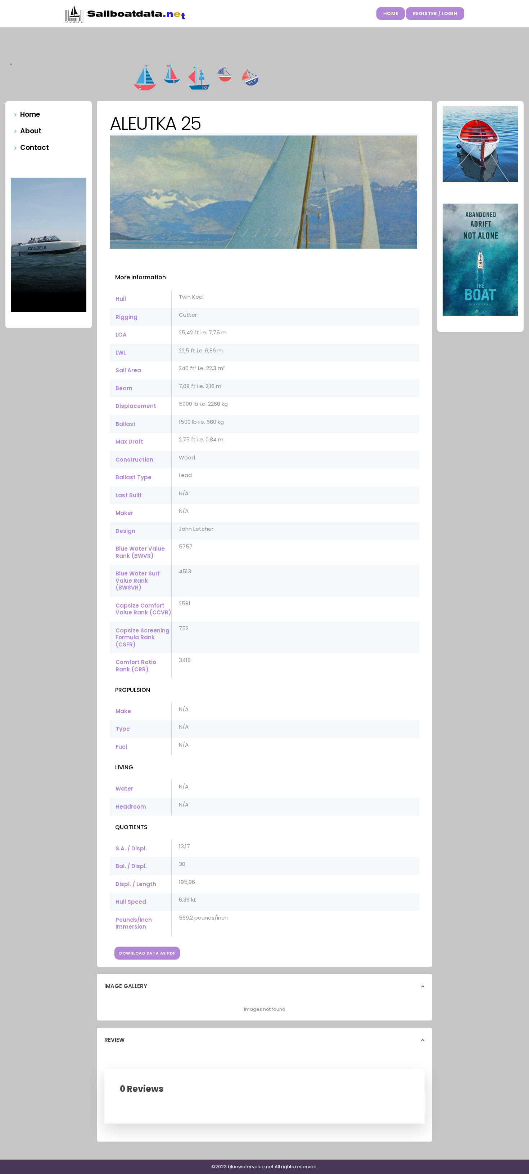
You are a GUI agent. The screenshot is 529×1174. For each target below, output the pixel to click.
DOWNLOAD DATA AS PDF (147, 953)
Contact (34, 147)
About (30, 131)
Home (390, 13)
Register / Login (435, 13)
